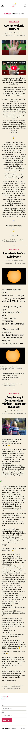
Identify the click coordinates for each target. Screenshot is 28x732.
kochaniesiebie (14, 240)
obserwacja (7, 686)
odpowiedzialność (16, 686)
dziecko (6, 384)
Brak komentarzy (21, 35)
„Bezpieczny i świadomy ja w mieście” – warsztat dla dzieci (14, 402)
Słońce (15, 384)
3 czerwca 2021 (8, 413)
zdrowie (13, 241)
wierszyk (6, 385)
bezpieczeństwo (8, 685)
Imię (3, 705)
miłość (21, 240)
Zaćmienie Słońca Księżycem (14, 255)
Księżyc (11, 384)
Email (3, 699)
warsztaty (18, 688)
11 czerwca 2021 (8, 263)
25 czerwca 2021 (8, 35)
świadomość (7, 241)
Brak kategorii (14, 21)
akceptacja (7, 240)
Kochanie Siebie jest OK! (14, 27)
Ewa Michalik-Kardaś (17, 33)
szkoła (13, 688)
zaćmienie (12, 385)
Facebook (5, 697)
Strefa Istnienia (11, 729)
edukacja (20, 685)
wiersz (19, 384)
